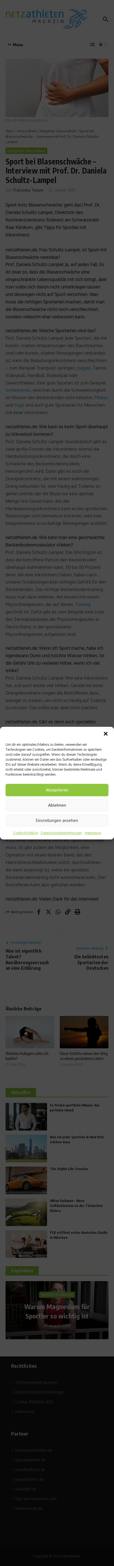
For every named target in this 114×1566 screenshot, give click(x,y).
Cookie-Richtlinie (25, 832)
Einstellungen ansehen (57, 820)
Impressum (93, 832)
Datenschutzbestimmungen (61, 832)
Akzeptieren (57, 790)
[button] (105, 733)
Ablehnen (57, 805)
